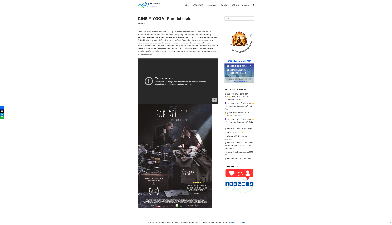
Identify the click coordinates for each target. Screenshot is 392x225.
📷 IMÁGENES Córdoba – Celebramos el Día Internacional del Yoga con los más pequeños (238, 145)
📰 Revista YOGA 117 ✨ (233, 132)
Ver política (241, 222)
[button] (205, 5)
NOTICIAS (235, 5)
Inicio (187, 5)
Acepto (232, 222)
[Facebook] (2, 107)
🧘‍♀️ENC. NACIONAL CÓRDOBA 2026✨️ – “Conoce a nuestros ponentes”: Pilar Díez (239, 106)
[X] (2, 111)
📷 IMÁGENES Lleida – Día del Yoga (238, 128)
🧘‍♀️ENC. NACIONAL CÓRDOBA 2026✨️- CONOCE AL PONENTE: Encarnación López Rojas (236, 96)
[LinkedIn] (2, 114)
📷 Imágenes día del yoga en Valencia (238, 158)
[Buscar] (252, 18)
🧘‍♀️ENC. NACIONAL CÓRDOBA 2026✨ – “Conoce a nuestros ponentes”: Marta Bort (239, 122)
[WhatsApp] (2, 117)
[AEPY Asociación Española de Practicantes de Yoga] (149, 5)
